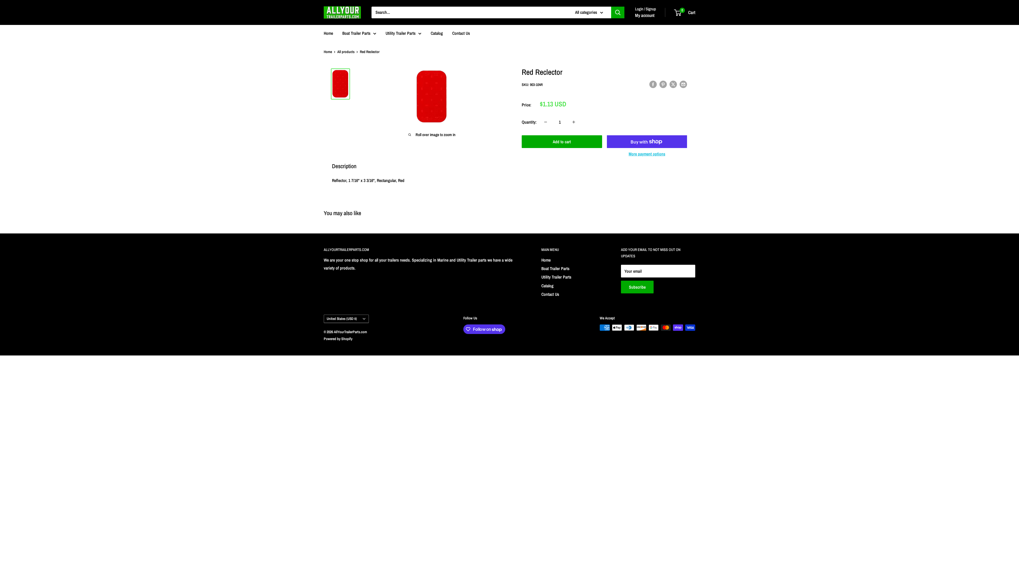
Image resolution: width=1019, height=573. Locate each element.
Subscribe (637, 287)
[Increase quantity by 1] (573, 122)
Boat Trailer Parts (356, 33)
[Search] (617, 12)
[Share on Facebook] (653, 84)
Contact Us (461, 33)
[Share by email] (683, 84)
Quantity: (529, 122)
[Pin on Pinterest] (663, 84)
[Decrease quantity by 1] (545, 122)
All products (346, 51)
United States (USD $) (342, 318)
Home (328, 33)
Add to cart (562, 142)
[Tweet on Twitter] (673, 84)
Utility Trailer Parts (401, 33)
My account (644, 15)
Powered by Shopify (338, 338)
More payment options (647, 154)
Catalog (437, 33)
